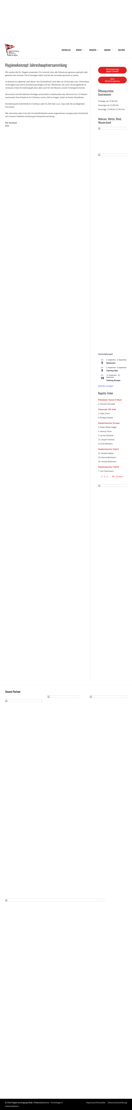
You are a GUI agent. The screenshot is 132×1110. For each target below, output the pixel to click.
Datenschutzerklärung (117, 1102)
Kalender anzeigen (105, 386)
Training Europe (113, 380)
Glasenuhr (111, 363)
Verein (79, 49)
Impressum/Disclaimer (95, 1102)
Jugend (107, 49)
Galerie (121, 49)
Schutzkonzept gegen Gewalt (112, 70)
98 (113, 476)
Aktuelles (66, 49)
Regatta (92, 49)
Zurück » (119, 476)
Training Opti (112, 370)
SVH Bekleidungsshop (112, 80)
